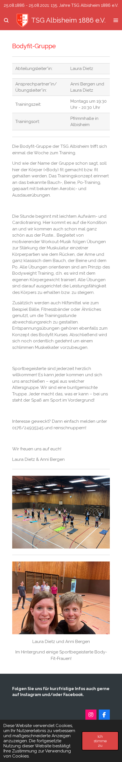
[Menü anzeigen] (116, 20)
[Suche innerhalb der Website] (6, 20)
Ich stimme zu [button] (100, 741)
